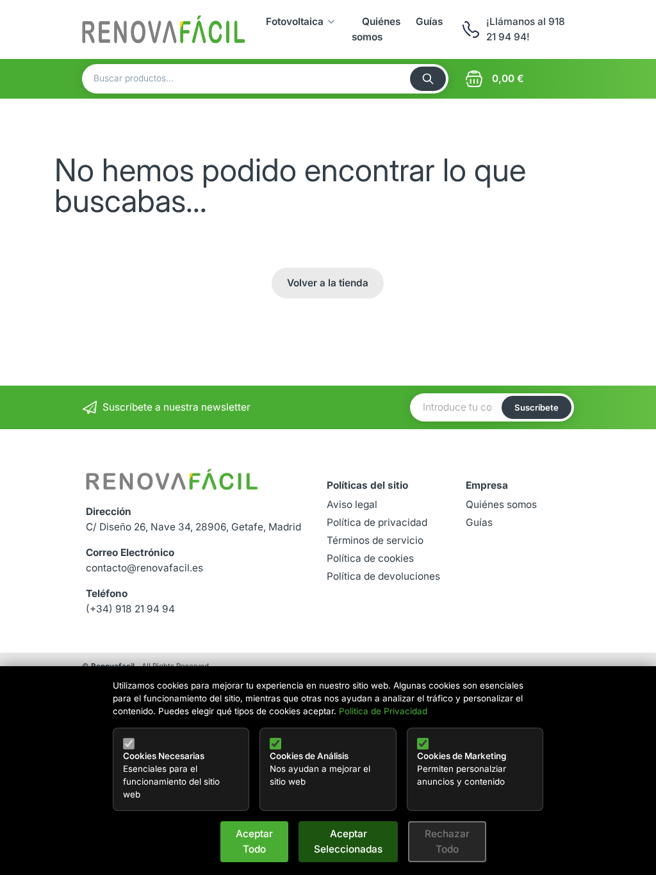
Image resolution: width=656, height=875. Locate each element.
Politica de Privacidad (383, 711)
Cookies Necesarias (163, 756)
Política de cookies (370, 558)
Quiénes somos (501, 504)
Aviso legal (352, 504)
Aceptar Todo (254, 841)
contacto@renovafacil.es (144, 568)
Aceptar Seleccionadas (348, 841)
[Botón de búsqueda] (428, 79)
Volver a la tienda (327, 283)
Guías (429, 21)
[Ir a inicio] (163, 29)
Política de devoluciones (383, 576)
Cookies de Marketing (461, 756)
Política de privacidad (377, 522)
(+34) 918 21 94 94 (130, 609)
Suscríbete (536, 407)
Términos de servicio (375, 540)
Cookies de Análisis (309, 756)
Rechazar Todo (447, 841)
